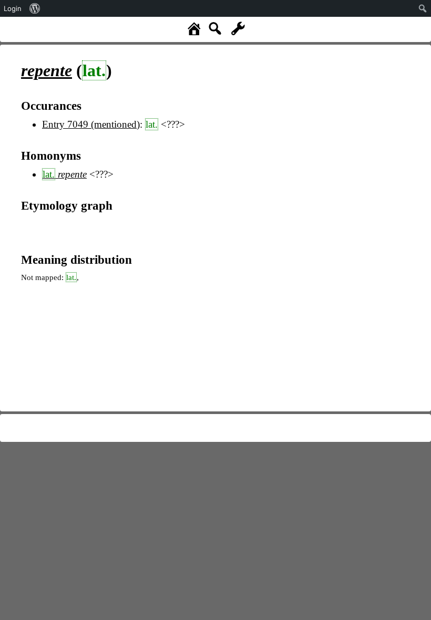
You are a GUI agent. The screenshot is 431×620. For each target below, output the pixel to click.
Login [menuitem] (13, 8)
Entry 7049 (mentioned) (91, 124)
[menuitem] (35, 8)
